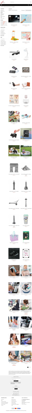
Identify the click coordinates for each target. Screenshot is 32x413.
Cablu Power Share (14, 76)
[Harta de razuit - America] (26, 35)
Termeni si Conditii (3, 401)
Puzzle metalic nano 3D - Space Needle (26, 208)
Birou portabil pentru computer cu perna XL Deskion (14, 363)
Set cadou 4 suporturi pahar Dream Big (14, 105)
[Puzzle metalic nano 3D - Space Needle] (26, 202)
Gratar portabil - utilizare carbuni (26, 362)
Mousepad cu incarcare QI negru (14, 311)
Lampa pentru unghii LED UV (26, 345)
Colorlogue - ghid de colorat (26, 122)
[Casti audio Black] (14, 52)
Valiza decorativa (26, 105)
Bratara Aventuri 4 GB (14, 122)
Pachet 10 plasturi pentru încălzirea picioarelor (14, 328)
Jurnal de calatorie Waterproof (26, 88)
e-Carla (2, 31)
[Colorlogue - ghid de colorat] (26, 116)
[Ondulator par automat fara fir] (14, 339)
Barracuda (2, 30)
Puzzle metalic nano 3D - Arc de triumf (14, 174)
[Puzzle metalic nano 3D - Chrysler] (26, 185)
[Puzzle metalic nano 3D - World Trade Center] (14, 219)
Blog (1, 400)
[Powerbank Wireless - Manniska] (14, 270)
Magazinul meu (4, 397)
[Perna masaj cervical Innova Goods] (26, 270)
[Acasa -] (5, 2)
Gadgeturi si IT (2, 13)
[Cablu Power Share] (14, 70)
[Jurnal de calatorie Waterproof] (26, 85)
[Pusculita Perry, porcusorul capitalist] (14, 133)
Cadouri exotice (2, 11)
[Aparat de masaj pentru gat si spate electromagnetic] (26, 304)
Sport (1, 17)
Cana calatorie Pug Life (26, 225)
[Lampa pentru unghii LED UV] (26, 339)
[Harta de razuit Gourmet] (26, 133)
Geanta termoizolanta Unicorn (14, 242)
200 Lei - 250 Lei (3, 44)
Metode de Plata (14, 399)
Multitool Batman (14, 259)
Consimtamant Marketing (4, 403)
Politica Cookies (3, 404)
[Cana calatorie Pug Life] (26, 219)
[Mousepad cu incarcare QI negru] (14, 304)
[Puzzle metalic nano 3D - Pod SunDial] (14, 202)
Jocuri (1, 15)
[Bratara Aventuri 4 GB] (14, 116)
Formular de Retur (14, 403)
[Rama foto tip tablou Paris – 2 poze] (26, 70)
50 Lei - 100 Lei (3, 41)
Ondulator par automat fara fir (14, 345)
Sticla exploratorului (14, 88)
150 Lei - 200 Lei (3, 43)
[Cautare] (30, 2)
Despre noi (2, 399)
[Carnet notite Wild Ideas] (26, 236)
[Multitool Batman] (14, 253)
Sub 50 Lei (2, 40)
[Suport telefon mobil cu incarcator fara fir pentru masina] (26, 322)
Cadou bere (2, 10)
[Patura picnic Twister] (14, 150)
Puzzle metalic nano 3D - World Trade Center (14, 226)
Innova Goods (3, 33)
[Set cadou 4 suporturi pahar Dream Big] (14, 99)
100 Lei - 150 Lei (3, 42)
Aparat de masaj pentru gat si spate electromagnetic (26, 311)
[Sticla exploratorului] (14, 85)
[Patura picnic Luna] (26, 150)
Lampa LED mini (26, 59)
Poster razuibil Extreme (26, 259)
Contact (2, 405)
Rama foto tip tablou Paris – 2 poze (26, 76)
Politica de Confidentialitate (4, 402)
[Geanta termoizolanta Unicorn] (14, 236)
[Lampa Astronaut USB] (14, 18)
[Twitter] (17, 389)
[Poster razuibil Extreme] (26, 253)
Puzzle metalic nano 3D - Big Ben (14, 191)
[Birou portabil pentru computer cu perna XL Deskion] (14, 356)
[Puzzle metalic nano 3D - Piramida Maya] (26, 167)
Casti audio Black (14, 59)
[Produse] (1, 5)
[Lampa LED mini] (26, 52)
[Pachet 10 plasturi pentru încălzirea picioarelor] (14, 322)
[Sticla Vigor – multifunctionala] (14, 35)
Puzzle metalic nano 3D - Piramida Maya (26, 174)
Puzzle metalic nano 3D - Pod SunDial (14, 208)
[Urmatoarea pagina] (30, 367)
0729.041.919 (16, 393)
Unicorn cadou (2, 18)
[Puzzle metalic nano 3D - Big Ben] (14, 185)
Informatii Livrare (14, 400)
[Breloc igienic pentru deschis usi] (14, 287)
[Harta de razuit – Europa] (26, 18)
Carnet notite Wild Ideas (26, 242)
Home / (2, 6)
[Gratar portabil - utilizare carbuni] (26, 356)
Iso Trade (2, 34)
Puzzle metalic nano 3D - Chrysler (26, 191)
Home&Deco (2, 14)
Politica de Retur (14, 402)
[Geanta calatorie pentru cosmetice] (26, 287)
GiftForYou (2, 32)
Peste (2, 21)
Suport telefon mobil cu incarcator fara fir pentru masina (26, 328)
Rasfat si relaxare (3, 16)
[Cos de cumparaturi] (30, 5)
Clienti (13, 397)
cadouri (23, 373)
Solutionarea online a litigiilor (15, 404)
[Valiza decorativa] (26, 99)
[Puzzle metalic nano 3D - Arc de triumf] (14, 167)
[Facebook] (15, 389)
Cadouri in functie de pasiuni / (8, 6)
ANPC (12, 405)
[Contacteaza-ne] (28, 5)
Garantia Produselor (14, 401)
